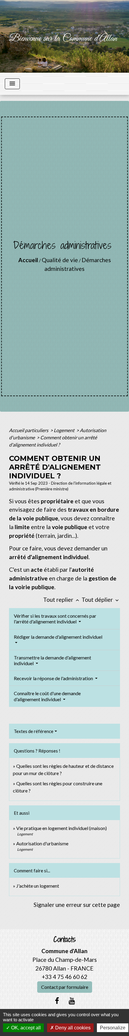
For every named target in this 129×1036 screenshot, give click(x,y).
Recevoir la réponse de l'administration (54, 678)
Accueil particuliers (29, 430)
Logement (64, 430)
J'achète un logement (37, 886)
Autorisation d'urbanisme (42, 843)
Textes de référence (33, 731)
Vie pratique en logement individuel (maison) (61, 828)
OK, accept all (25, 1027)
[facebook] (57, 1000)
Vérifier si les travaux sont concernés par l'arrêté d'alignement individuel (55, 618)
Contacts (64, 939)
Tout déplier (101, 599)
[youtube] (72, 1000)
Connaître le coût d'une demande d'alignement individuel (47, 696)
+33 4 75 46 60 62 (64, 976)
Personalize (112, 1027)
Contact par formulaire (64, 987)
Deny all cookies (72, 1027)
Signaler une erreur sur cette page (77, 904)
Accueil (28, 259)
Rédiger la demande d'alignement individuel (58, 637)
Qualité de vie (60, 259)
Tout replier (61, 599)
